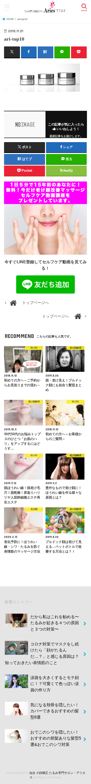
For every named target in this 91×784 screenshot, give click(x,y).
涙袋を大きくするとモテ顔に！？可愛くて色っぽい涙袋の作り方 (54, 683)
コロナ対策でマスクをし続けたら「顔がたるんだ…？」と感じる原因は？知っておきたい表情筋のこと (42, 653)
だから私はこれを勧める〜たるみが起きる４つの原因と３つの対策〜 (54, 622)
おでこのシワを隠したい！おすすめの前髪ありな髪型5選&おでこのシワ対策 (55, 738)
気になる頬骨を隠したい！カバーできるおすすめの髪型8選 (54, 710)
